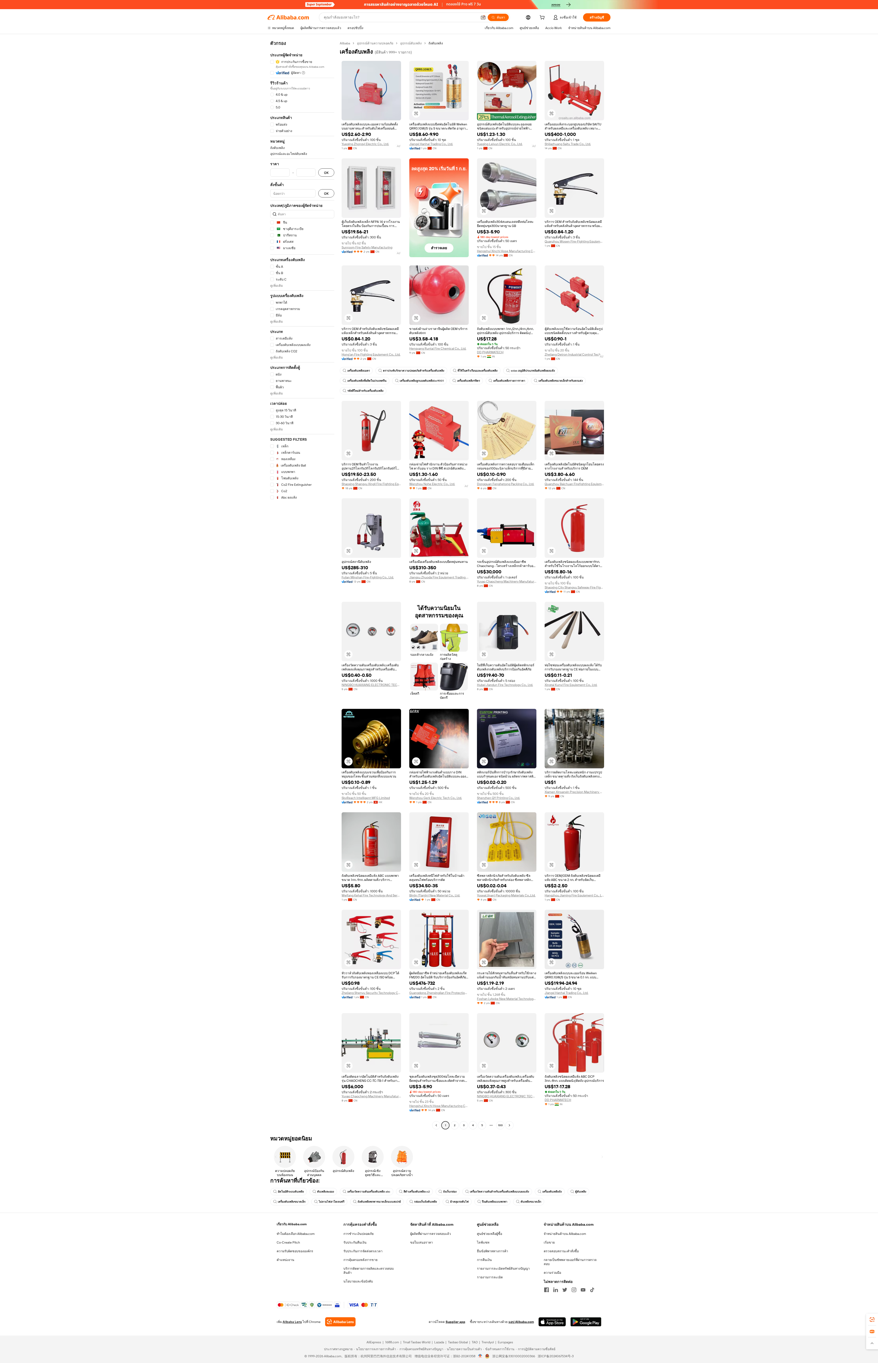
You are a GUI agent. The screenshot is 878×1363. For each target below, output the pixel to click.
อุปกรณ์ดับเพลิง (411, 43)
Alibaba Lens (292, 1322)
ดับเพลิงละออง (325, 1191)
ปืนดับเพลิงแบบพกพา (494, 1201)
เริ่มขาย (549, 1242)
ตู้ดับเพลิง (580, 1191)
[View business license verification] (480, 1356)
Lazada (439, 1342)
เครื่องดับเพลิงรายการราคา (509, 380)
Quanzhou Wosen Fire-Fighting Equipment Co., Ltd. (574, 241)
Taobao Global (458, 1342)
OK (326, 173)
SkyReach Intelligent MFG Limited (366, 798)
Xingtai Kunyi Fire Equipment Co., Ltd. (571, 685)
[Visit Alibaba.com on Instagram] (574, 1290)
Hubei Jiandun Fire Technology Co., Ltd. (505, 685)
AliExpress (374, 1342)
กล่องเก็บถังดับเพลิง (425, 1201)
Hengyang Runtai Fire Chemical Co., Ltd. (437, 348)
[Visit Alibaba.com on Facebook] (546, 1290)
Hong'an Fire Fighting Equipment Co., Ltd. (371, 354)
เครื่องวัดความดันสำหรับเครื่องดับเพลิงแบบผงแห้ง (499, 1191)
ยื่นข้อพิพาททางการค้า (492, 1251)
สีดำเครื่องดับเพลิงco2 (417, 1191)
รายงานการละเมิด (490, 1277)
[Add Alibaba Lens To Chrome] (340, 1321)
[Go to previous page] (436, 1125)
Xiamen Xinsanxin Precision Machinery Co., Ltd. (574, 792)
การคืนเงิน (484, 1260)
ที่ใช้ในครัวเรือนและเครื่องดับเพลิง (478, 370)
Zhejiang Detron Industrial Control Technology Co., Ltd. (574, 354)
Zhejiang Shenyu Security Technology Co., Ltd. (371, 993)
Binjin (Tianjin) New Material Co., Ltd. (434, 895)
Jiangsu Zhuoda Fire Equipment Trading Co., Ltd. (439, 577)
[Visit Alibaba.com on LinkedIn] (555, 1290)
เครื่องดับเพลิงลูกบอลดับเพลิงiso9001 (422, 380)
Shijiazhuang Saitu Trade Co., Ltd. (568, 144)
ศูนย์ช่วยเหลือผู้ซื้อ (489, 1234)
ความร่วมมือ (552, 1272)
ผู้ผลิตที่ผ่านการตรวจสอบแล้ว (430, 1234)
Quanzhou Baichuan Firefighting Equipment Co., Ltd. (574, 484)
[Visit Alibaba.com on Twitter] (564, 1290)
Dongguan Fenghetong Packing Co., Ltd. (505, 484)
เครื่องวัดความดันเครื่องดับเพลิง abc (368, 1191)
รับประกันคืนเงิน (355, 1242)
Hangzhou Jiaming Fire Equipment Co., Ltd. (574, 895)
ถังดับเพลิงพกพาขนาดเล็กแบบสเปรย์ (379, 1201)
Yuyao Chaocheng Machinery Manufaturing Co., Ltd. (506, 581)
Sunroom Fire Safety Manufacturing (367, 247)
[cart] (543, 18)
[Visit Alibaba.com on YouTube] (583, 1290)
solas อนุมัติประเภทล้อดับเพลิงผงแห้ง (533, 370)
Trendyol (488, 1342)
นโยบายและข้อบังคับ (358, 1281)
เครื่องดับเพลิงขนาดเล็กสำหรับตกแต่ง (560, 380)
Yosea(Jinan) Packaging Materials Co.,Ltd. (506, 895)
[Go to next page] (509, 1125)
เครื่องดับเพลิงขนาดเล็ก (291, 1201)
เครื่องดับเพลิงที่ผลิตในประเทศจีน (366, 380)
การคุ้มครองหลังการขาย (360, 1260)
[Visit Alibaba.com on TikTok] (592, 1290)
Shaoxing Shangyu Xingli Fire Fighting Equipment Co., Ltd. (371, 484)
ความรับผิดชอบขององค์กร (295, 1251)
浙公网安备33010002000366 (513, 1356)
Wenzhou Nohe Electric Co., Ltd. (432, 484)
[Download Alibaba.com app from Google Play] (585, 1321)
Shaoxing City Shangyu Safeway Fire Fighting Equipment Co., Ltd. (574, 587)
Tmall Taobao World (416, 1342)
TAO (475, 1342)
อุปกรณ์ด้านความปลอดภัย (375, 43)
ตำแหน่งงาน (285, 1260)
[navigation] (302, 584)
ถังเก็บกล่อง (450, 1191)
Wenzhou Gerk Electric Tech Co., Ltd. (435, 798)
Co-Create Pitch (288, 1242)
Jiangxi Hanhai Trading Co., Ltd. (431, 144)
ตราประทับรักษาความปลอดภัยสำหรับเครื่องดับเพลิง (413, 370)
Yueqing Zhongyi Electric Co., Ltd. (365, 144)
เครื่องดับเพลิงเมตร (358, 370)
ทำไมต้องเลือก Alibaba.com (296, 1234)
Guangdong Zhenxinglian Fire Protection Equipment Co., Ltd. (439, 993)
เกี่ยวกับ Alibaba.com (292, 1224)
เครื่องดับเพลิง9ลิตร (468, 380)
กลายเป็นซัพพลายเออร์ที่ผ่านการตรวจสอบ (570, 1262)
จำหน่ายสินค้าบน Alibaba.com (565, 1234)
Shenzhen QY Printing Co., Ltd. (498, 798)
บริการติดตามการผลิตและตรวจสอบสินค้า (368, 1270)
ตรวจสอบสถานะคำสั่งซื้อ (561, 1251)
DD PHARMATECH (490, 352)
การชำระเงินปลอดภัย (358, 1234)
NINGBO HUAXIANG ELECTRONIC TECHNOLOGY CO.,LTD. (371, 685)
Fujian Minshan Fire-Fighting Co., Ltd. (368, 577)
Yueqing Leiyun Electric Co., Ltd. (499, 144)
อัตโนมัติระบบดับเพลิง (291, 1191)
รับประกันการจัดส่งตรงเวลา (363, 1251)
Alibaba (345, 43)
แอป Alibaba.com (521, 1322)
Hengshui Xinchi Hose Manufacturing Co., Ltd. (506, 251)
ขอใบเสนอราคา (421, 1242)
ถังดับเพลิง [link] (435, 43)
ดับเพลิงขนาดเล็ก (531, 1201)
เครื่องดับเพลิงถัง (552, 1191)
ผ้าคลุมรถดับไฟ (459, 1201)
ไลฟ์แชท (483, 1242)
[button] (483, 17)
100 (500, 1125)
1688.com (392, 1342)
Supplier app (455, 1322)
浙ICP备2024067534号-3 (556, 1356)
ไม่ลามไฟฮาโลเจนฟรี (331, 1201)
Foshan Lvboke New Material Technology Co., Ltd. (506, 999)
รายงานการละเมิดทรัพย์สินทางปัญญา (503, 1268)
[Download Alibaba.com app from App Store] (552, 1321)
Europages (505, 1342)
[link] (872, 1319)
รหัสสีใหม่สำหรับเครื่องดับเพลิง (365, 390)
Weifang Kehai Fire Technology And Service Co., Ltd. (371, 895)
